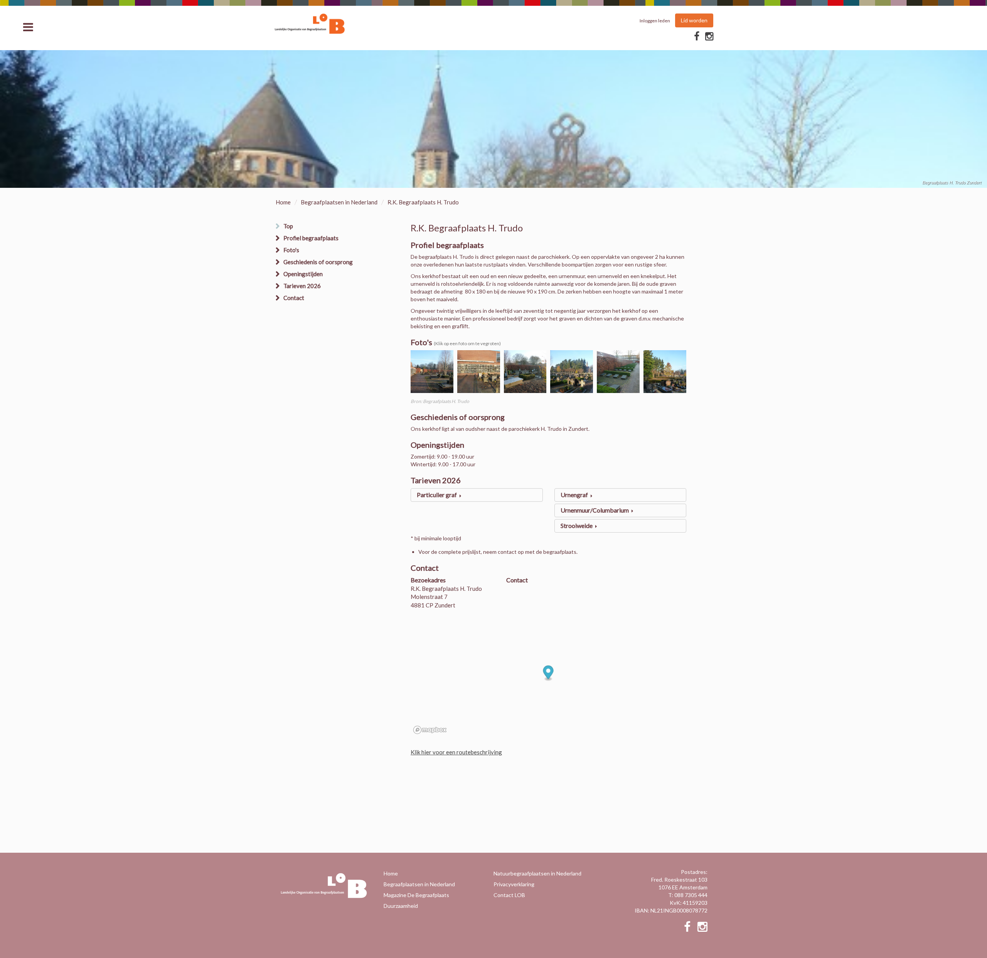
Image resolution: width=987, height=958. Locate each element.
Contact (293, 297)
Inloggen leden (655, 21)
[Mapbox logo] (430, 729)
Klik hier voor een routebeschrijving (456, 752)
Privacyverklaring (514, 884)
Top (288, 226)
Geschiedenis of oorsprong (318, 261)
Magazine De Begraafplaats (416, 895)
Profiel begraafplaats (311, 237)
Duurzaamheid (401, 905)
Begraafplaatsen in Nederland (339, 202)
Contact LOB (509, 895)
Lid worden (694, 20)
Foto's (291, 249)
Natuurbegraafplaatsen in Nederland (537, 873)
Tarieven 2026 (302, 285)
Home (283, 202)
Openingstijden (303, 273)
